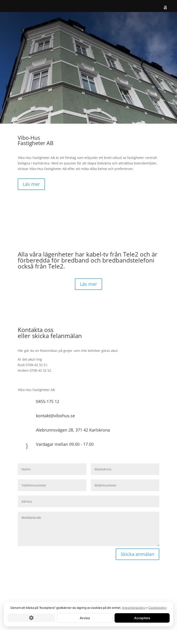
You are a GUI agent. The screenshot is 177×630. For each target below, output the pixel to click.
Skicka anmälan (137, 554)
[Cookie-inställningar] (31, 618)
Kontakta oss (29, 93)
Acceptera (142, 618)
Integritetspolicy (133, 608)
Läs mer (31, 184)
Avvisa (85, 618)
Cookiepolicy (157, 608)
